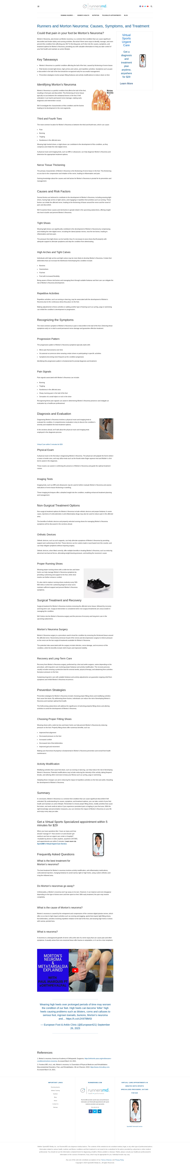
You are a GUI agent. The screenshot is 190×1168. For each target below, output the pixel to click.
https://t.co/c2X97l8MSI (79, 1018)
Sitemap (55, 1107)
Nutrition (95, 15)
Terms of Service (106, 1160)
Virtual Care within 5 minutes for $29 (50, 444)
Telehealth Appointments (111, 15)
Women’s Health (83, 15)
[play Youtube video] (75, 970)
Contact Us (55, 1104)
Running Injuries (67, 15)
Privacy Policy (119, 1160)
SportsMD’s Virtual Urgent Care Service (52, 844)
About (55, 1100)
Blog (126, 15)
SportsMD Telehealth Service (134, 1126)
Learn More (126, 83)
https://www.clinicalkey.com (99, 1067)
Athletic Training (55, 1090)
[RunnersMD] (95, 6)
